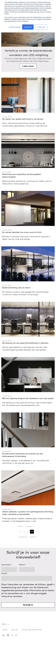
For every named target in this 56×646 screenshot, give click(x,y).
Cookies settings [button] (15, 27)
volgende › (23, 537)
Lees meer (28, 66)
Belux (14, 630)
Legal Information (31, 630)
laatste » (33, 537)
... (38, 526)
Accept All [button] (27, 27)
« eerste (20, 526)
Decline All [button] (41, 27)
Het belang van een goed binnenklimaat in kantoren (25, 343)
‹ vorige (28, 526)
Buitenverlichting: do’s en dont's (16, 288)
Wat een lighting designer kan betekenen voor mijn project (28, 398)
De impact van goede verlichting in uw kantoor (22, 119)
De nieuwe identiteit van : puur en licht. (22, 232)
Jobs (4, 630)
